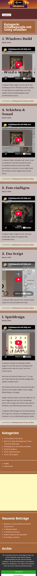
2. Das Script (12, 254)
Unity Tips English (11, 454)
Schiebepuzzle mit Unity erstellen (23, 101)
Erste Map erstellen (11, 537)
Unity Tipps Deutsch (12, 452)
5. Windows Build (17, 39)
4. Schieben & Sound (12, 532)
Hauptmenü (6, 15)
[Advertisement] (18, 492)
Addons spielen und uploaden (15, 534)
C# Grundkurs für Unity (13, 438)
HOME (6, 464)
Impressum (8, 466)
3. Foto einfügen (16, 188)
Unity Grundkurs (10, 449)
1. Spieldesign (13, 317)
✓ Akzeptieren (18, 571)
